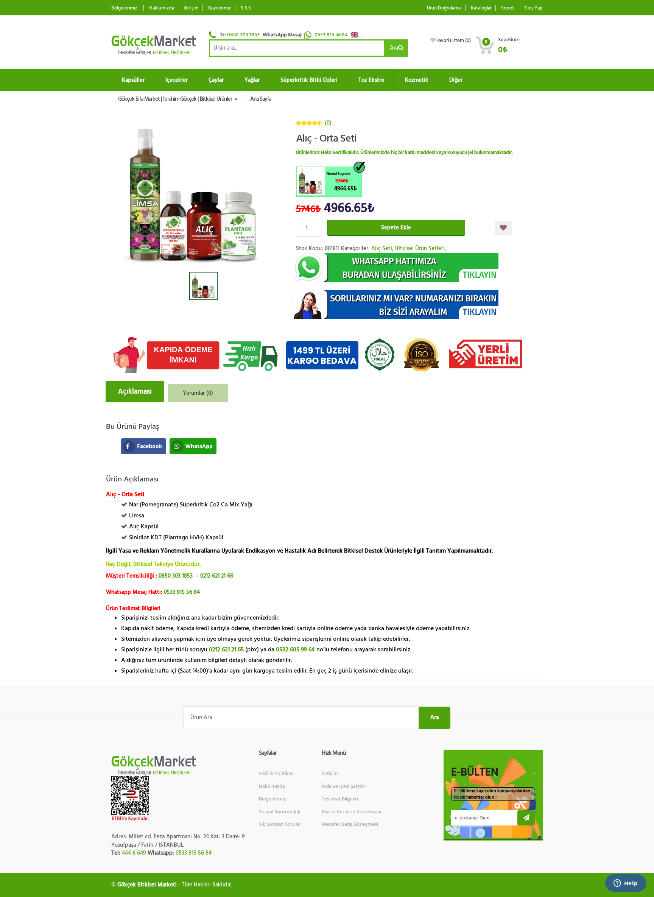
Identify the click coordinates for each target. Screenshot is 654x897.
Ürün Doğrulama (444, 8)
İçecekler (176, 80)
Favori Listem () (453, 40)
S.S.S (246, 8)
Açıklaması (135, 391)
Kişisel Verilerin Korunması (351, 812)
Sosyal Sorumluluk (280, 812)
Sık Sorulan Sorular (280, 824)
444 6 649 (134, 853)
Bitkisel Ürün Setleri (420, 248)
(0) (328, 123)
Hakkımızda (161, 8)
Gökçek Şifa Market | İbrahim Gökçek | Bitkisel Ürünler (175, 99)
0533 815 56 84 (332, 35)
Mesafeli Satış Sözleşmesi (350, 824)
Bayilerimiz (219, 8)
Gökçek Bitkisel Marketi (147, 885)
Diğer (455, 80)
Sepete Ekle (396, 228)
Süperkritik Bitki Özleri (309, 80)
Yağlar (252, 80)
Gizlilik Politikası (276, 773)
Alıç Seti (381, 248)
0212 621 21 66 (216, 576)
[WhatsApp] (419, 267)
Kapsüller (133, 80)
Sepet (507, 8)
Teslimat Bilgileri (340, 799)
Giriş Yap (533, 8)
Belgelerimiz (124, 8)
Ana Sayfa (260, 99)
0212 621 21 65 (226, 649)
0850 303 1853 (243, 35)
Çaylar (216, 80)
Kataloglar (481, 8)
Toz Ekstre (371, 80)
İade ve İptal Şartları (344, 786)
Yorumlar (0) (198, 393)
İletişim (191, 8)
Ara (394, 48)
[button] (359, 35)
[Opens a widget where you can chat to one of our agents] (625, 883)
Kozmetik (416, 80)
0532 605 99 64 (295, 649)
